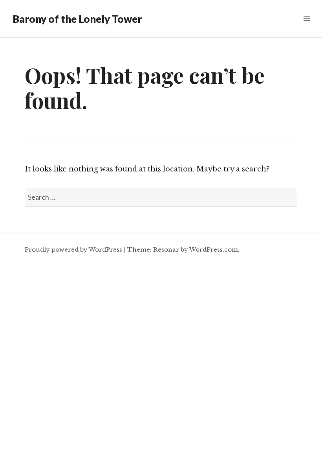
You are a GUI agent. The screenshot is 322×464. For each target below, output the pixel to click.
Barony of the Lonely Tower (77, 19)
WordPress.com (213, 249)
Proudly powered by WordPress (73, 249)
